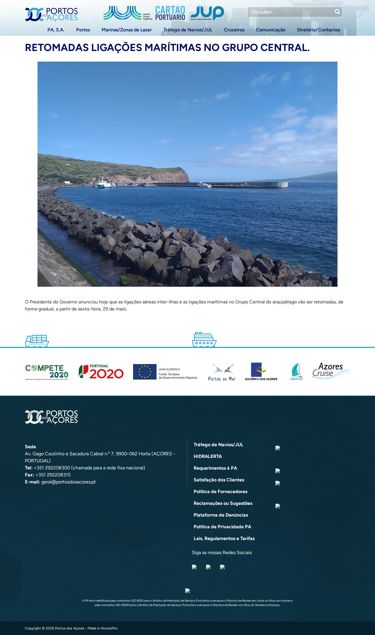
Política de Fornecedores (220, 491)
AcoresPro (109, 628)
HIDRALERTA (208, 456)
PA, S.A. (55, 30)
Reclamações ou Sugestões (223, 503)
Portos (83, 30)
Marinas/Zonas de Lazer (127, 30)
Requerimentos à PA (215, 468)
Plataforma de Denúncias (221, 515)
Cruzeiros (234, 30)
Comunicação (270, 30)
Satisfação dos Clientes (219, 480)
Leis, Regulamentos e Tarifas (224, 538)
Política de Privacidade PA (222, 526)
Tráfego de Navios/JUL (187, 30)
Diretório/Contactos (318, 30)
